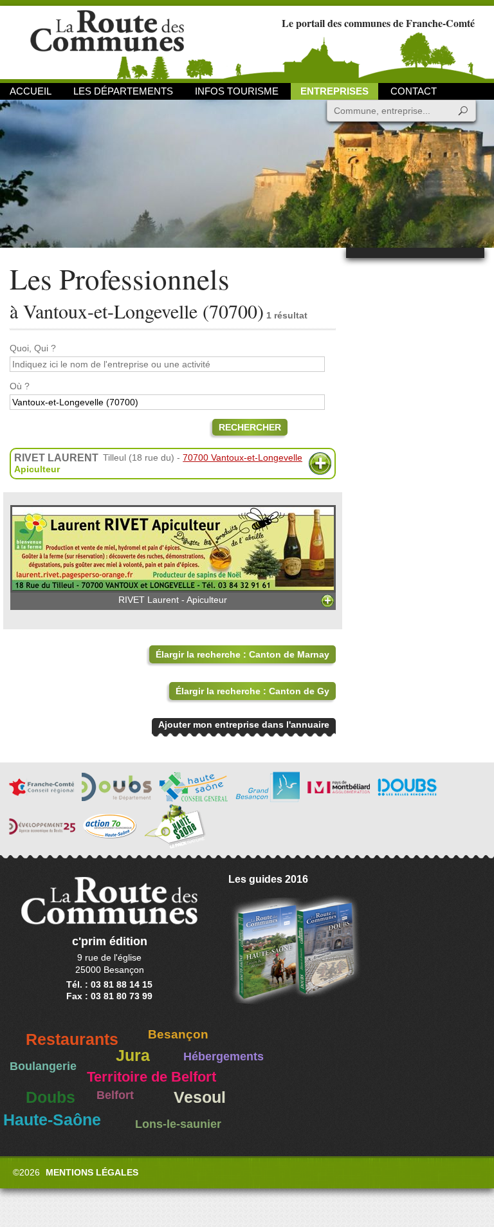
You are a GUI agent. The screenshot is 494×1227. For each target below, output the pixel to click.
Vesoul (200, 1097)
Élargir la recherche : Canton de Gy (252, 691)
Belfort (115, 1095)
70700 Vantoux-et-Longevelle (242, 457)
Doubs (50, 1097)
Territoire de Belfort (151, 1077)
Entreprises (334, 91)
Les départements (123, 91)
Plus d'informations (320, 463)
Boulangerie (43, 1066)
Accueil (30, 91)
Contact (413, 91)
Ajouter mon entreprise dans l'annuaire (243, 724)
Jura (133, 1055)
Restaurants (72, 1039)
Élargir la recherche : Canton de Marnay (242, 654)
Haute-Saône (52, 1120)
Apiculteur (37, 469)
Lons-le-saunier (178, 1124)
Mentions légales (92, 1172)
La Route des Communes (107, 41)
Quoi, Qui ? (33, 348)
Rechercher (250, 427)
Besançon (178, 1034)
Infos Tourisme (237, 91)
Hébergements (223, 1056)
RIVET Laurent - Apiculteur (172, 600)
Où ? (20, 386)
